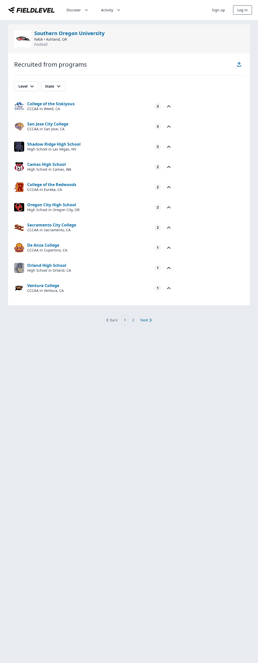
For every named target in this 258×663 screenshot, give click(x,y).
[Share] (239, 64)
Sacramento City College (51, 225)
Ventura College (43, 285)
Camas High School (46, 164)
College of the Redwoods (51, 184)
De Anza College (43, 245)
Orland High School (46, 265)
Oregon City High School (51, 205)
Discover (74, 10)
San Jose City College (47, 124)
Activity (107, 10)
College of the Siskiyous (51, 104)
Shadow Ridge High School (54, 144)
